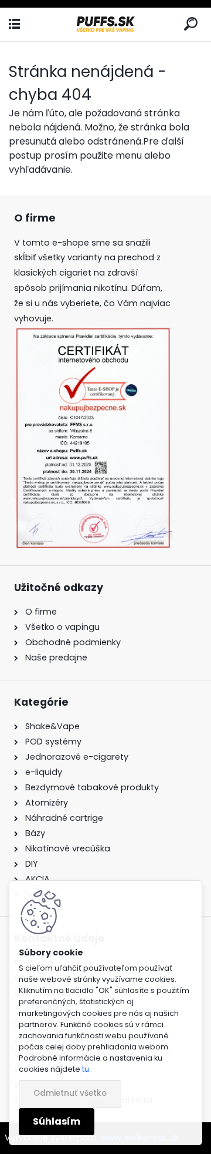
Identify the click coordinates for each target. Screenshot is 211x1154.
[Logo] (105, 24)
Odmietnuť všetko (70, 1093)
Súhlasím (56, 1121)
